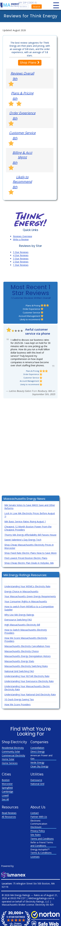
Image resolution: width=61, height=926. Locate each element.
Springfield (7, 787)
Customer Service (22, 133)
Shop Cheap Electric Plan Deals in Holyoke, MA (29, 562)
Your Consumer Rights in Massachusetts (25, 601)
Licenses (35, 856)
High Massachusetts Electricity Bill (22, 624)
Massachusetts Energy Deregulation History (27, 656)
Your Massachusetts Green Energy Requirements (30, 596)
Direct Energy (37, 751)
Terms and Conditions (42, 838)
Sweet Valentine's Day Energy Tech (22, 539)
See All (5, 799)
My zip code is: (28, 2)
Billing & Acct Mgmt (22, 154)
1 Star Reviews (20, 265)
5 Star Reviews (20, 252)
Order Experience (22, 113)
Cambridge (7, 791)
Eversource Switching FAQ (18, 619)
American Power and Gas (41, 757)
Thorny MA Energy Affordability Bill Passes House (30, 534)
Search (36, 7)
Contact (34, 812)
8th (15, 118)
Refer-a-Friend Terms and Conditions (41, 844)
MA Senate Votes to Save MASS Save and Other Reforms (29, 507)
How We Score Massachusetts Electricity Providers (25, 639)
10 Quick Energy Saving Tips (19, 699)
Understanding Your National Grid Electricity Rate (30, 694)
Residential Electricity (13, 747)
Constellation (37, 747)
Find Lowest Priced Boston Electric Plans (25, 558)
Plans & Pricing (22, 93)
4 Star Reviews (20, 255)
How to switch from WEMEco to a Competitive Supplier (29, 608)
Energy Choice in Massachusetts (21, 591)
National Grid (37, 783)
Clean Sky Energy (39, 766)
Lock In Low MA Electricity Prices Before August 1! (29, 515)
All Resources (9, 816)
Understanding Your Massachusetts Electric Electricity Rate (27, 688)
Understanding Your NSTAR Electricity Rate (26, 676)
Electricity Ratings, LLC (37, 901)
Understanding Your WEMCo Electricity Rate (27, 586)
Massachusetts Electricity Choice (21, 651)
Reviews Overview (22, 236)
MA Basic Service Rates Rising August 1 (25, 521)
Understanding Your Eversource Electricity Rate (29, 681)
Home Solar (8, 759)
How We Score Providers (17, 704)
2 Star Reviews (20, 261)
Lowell (5, 795)
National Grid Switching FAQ (19, 671)
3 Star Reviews (20, 258)
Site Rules (35, 834)
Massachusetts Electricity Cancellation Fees (27, 646)
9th (15, 78)
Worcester (7, 783)
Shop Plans (28, 62)
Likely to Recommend (22, 179)
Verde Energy (37, 762)
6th (15, 98)
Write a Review (21, 239)
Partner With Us (38, 816)
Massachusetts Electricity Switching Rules (26, 666)
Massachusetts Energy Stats (19, 661)
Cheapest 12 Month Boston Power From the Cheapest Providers (28, 528)
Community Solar (11, 751)
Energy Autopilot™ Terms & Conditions (41, 851)
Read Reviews (9, 812)
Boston (6, 780)
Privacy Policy (37, 830)
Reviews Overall (22, 73)
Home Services (10, 763)
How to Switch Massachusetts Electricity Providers (25, 631)
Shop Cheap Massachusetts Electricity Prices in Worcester (29, 546)
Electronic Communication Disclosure (38, 824)
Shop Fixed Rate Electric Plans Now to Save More (30, 552)
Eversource (36, 780)
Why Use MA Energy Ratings (19, 614)
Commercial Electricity (13, 755)
